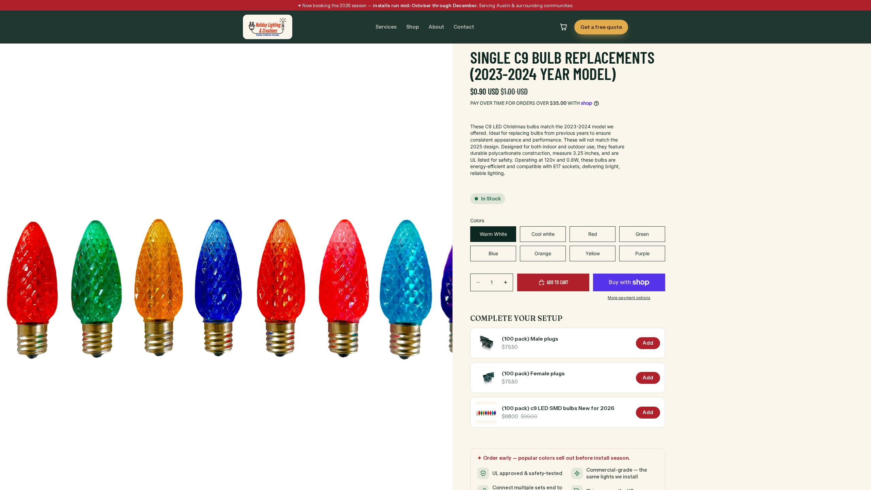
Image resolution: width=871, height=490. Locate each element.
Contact (464, 27)
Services (386, 27)
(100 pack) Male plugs (530, 339)
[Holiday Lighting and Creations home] (267, 27)
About (436, 27)
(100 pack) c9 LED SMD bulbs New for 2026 (558, 408)
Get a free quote (601, 27)
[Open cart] (563, 27)
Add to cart (557, 282)
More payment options (629, 297)
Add (648, 343)
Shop (412, 27)
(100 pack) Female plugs (533, 373)
